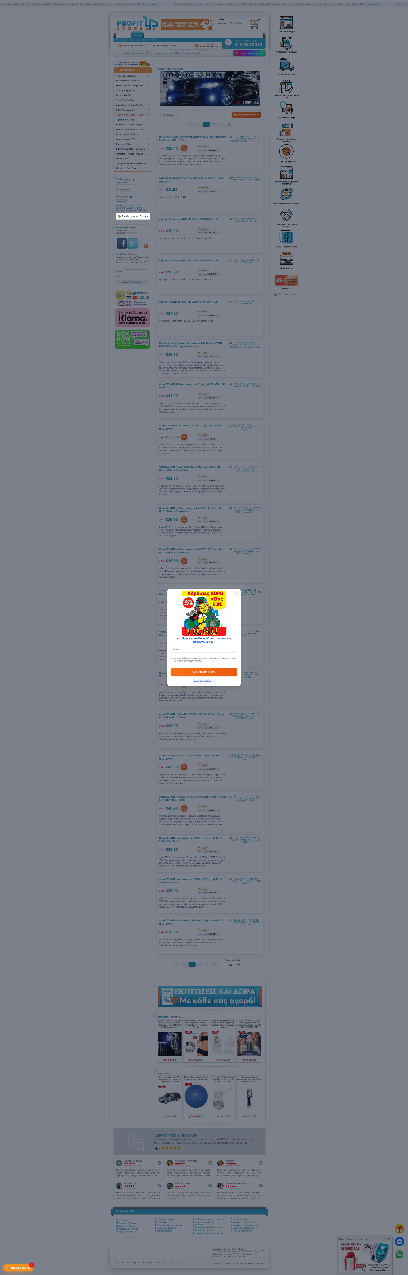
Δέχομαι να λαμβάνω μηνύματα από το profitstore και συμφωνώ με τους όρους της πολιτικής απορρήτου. (204, 659)
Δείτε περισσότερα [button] (204, 681)
